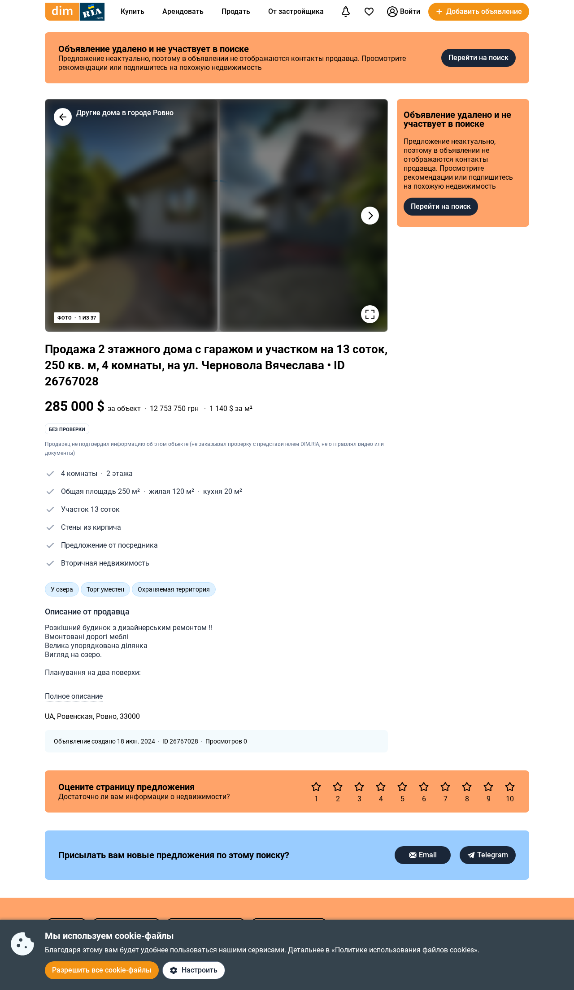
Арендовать (183, 11)
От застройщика (296, 11)
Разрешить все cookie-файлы (102, 970)
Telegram (492, 855)
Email (428, 855)
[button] (478, 12)
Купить (132, 11)
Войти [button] (410, 11)
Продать (236, 11)
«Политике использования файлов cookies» (404, 950)
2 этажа (119, 473)
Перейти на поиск (478, 57)
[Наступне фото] (370, 216)
